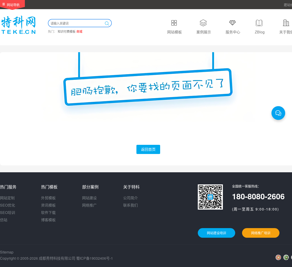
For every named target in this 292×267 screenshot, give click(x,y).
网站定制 (7, 197)
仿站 (3, 219)
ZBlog (260, 32)
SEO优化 (7, 205)
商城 (79, 31)
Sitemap (6, 252)
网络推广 (89, 205)
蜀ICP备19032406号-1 (94, 258)
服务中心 (233, 32)
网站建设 (89, 197)
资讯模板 (48, 205)
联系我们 (130, 205)
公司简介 (130, 197)
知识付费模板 (67, 31)
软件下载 (48, 212)
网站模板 (174, 32)
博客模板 (48, 219)
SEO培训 (7, 212)
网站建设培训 (216, 233)
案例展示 (203, 32)
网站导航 (13, 4)
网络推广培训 (260, 233)
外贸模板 (48, 197)
